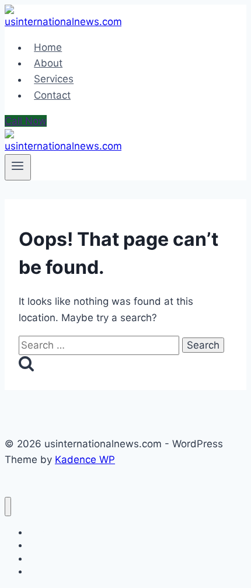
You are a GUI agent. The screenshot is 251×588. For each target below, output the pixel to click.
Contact (52, 95)
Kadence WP (85, 459)
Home (48, 47)
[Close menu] (8, 506)
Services (54, 79)
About (48, 63)
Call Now (26, 121)
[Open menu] (18, 167)
